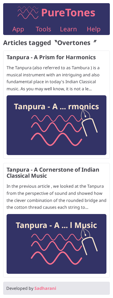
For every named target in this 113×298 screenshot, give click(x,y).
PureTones (68, 12)
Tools (43, 28)
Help (94, 28)
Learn (68, 28)
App (18, 28)
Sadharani (45, 288)
